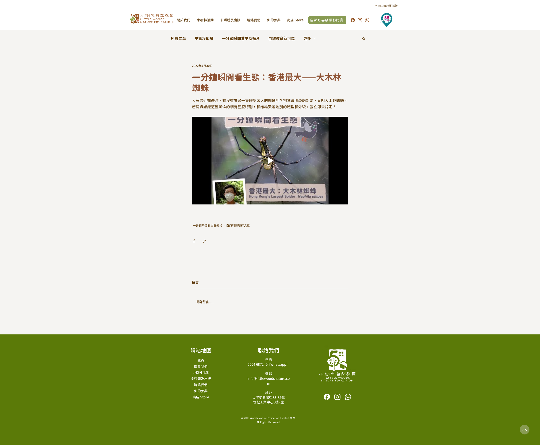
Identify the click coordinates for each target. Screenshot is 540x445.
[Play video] (270, 160)
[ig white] (337, 396)
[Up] (524, 429)
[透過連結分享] (204, 241)
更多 (307, 38)
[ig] (360, 20)
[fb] (352, 20)
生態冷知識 (203, 38)
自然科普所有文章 (238, 225)
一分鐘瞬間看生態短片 (241, 38)
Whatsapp (278, 364)
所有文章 (178, 38)
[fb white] (326, 396)
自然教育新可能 (281, 38)
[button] (364, 38)
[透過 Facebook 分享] (194, 241)
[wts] (367, 20)
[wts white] (347, 396)
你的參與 (201, 391)
